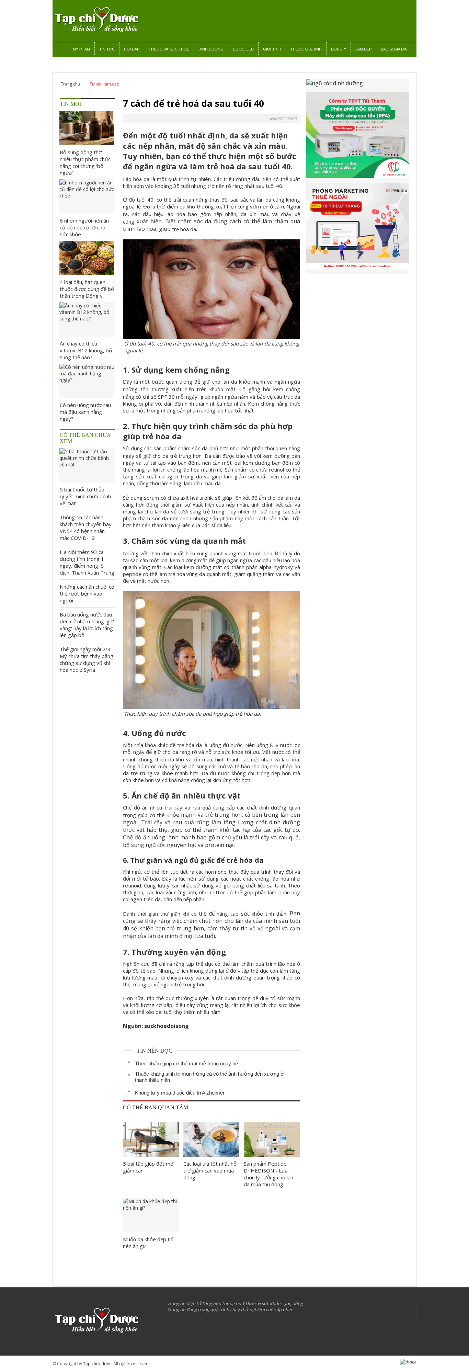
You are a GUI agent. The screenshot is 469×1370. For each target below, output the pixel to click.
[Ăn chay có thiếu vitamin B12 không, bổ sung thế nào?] (86, 319)
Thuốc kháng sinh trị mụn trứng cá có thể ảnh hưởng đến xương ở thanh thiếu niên (209, 1077)
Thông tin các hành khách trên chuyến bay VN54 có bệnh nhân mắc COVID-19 (86, 527)
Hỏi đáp (131, 49)
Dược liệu (243, 49)
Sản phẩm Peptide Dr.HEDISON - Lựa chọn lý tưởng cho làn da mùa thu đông (268, 1174)
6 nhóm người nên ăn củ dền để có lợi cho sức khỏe (84, 227)
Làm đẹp (363, 49)
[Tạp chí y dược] (96, 19)
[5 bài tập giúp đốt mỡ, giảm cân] (151, 1139)
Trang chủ (70, 84)
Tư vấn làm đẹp (104, 84)
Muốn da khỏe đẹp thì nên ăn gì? (148, 1242)
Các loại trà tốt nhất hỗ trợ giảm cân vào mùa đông (210, 1170)
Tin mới (70, 104)
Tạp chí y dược (97, 1364)
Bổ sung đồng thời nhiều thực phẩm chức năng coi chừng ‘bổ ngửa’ (85, 162)
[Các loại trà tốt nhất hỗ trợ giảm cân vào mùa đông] (211, 1139)
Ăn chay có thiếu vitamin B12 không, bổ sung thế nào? (86, 350)
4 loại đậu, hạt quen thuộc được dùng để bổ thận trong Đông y (87, 289)
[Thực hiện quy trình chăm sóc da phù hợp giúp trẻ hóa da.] (211, 705)
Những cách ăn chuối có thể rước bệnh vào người (87, 593)
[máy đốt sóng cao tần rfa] (357, 137)
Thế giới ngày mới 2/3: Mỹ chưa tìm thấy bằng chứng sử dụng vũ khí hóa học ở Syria (86, 659)
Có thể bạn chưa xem (85, 438)
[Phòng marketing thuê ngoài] (357, 228)
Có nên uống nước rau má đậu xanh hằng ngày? (85, 411)
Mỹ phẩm (81, 49)
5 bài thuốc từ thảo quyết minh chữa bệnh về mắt (85, 496)
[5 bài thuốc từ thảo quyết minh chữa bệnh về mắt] (86, 465)
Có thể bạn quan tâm (155, 1107)
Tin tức (107, 49)
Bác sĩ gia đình (395, 49)
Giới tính (272, 49)
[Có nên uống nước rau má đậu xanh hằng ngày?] (86, 381)
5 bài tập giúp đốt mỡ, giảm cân (149, 1167)
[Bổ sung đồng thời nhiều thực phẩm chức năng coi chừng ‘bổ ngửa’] (86, 128)
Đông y (338, 49)
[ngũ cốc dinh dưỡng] (357, 85)
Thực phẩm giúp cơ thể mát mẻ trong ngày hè (186, 1063)
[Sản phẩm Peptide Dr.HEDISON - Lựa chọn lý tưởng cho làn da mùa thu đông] (272, 1139)
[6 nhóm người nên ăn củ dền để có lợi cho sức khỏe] (86, 196)
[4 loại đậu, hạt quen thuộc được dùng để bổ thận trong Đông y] (86, 258)
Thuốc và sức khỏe (169, 49)
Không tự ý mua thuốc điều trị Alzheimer (180, 1093)
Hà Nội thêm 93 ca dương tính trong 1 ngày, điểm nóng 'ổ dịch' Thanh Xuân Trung (87, 562)
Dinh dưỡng (211, 49)
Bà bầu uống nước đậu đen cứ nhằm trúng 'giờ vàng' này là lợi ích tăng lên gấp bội (87, 624)
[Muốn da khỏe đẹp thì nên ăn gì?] (151, 1215)
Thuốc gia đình (306, 49)
